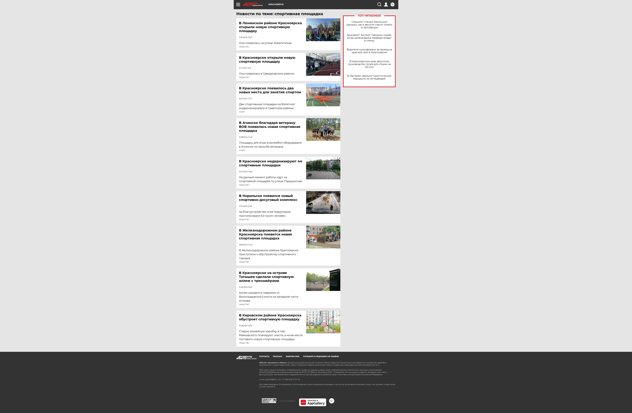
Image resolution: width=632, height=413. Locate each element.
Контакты (264, 356)
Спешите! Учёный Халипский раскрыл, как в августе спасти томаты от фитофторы (369, 25)
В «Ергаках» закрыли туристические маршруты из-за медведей (369, 77)
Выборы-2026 (292, 356)
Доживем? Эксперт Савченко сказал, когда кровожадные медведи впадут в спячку (369, 38)
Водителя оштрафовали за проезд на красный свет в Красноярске (369, 51)
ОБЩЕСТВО (244, 47)
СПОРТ (242, 112)
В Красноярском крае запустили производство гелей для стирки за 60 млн (369, 64)
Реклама (277, 356)
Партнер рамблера (287, 401)
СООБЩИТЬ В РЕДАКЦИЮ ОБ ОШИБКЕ (321, 356)
